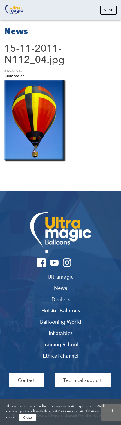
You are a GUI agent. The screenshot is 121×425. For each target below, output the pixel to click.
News (60, 288)
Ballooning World (60, 322)
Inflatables (61, 333)
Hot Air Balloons (60, 311)
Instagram (66, 262)
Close (27, 417)
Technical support (82, 380)
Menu (109, 10)
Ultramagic (14, 11)
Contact (26, 380)
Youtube (54, 262)
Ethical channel (61, 356)
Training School (60, 345)
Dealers (60, 300)
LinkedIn (79, 262)
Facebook (41, 262)
